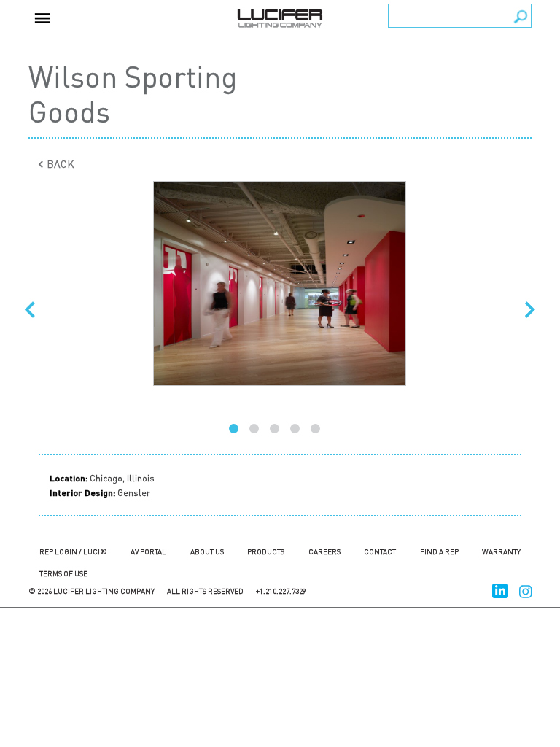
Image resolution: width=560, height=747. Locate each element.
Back (59, 163)
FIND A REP (439, 551)
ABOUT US (207, 551)
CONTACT (380, 551)
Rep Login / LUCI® (73, 551)
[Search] (520, 16)
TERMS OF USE (63, 573)
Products (265, 551)
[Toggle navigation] (42, 16)
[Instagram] (525, 589)
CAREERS (324, 551)
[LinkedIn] (500, 589)
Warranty (501, 551)
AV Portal (148, 551)
